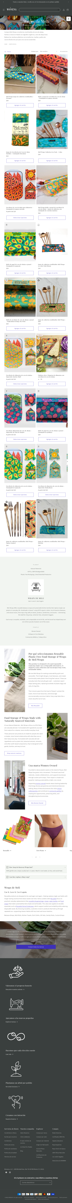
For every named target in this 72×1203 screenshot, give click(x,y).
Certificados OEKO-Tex (58, 1137)
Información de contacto (30, 1199)
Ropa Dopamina (56, 1145)
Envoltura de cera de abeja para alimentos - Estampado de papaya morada (19, 208)
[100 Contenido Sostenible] (38, 225)
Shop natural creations (14, 753)
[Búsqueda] (58, 10)
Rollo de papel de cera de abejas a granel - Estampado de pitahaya (51, 431)
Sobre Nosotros (24, 1133)
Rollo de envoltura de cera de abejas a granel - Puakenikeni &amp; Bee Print (20, 320)
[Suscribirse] (50, 1183)
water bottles (53, 901)
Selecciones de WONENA (59, 1160)
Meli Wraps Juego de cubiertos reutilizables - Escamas (20, 97)
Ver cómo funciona (12, 1087)
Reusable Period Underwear (25, 906)
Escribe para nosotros (10, 1137)
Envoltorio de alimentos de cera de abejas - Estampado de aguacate (19, 487)
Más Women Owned (37, 803)
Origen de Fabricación (42, 1145)
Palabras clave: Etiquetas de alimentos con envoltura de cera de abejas (51, 376)
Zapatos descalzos (57, 1141)
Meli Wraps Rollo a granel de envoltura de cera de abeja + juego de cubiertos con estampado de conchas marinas (51, 209)
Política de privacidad (10, 1152)
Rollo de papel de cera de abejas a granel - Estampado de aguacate (19, 265)
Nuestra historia (11, 1119)
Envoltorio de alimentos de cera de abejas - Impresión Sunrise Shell (19, 376)
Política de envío (63, 1197)
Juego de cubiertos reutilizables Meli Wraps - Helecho (52, 542)
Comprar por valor (41, 1137)
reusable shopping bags (36, 901)
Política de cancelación (43, 1199)
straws (47, 901)
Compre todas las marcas (36, 947)
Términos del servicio (53, 1197)
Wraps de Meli (12, 44)
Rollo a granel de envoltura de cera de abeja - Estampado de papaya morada (51, 97)
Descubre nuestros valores (14, 989)
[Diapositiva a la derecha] (40, 857)
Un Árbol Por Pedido (26, 1147)
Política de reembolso (29, 1197)
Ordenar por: (34, 51)
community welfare (55, 791)
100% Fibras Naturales (58, 1152)
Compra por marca (41, 1133)
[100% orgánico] (38, 280)
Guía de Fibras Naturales (40, 1150)
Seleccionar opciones (20, 217)
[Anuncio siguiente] (69, 2)
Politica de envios (9, 1145)
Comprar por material (42, 1141)
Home (5, 44)
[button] (4, 10)
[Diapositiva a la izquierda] (32, 857)
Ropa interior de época (58, 1149)
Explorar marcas (11, 1022)
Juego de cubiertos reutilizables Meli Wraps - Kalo (52, 320)
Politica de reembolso (10, 1149)
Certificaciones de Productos (41, 1156)
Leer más (8, 1054)
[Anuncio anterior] (3, 2)
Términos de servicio (10, 1157)
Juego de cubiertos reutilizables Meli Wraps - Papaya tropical (20, 542)
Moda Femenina (56, 1133)
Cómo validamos (36, 942)
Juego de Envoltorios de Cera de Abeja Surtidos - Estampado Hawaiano (18, 152)
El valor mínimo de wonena (25, 1142)
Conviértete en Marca (10, 1133)
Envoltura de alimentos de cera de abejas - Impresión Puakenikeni (51, 487)
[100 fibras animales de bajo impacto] (6, 225)
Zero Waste (40, 850)
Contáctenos (8, 1141)
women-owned (41, 783)
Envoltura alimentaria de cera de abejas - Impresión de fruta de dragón (19, 431)
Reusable (6, 850)
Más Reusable (35, 705)
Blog (21, 1151)
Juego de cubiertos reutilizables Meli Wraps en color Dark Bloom (51, 265)
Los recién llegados (57, 1157)
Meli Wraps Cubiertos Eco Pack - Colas (50, 152)
